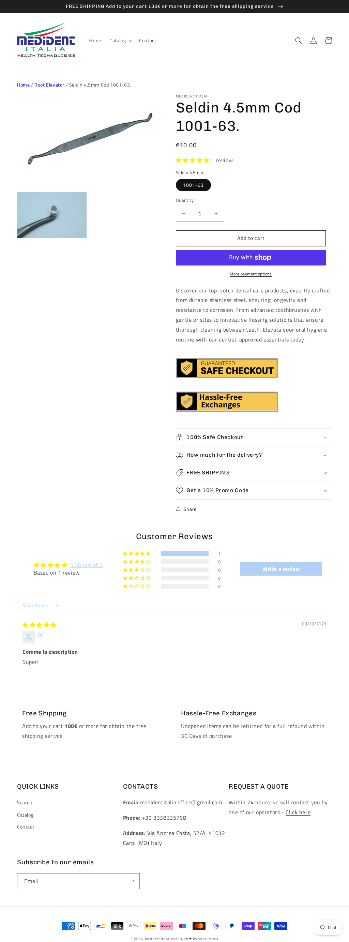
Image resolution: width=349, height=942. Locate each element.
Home (23, 84)
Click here (298, 812)
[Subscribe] (131, 881)
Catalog (25, 814)
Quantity (185, 200)
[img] (39, 625)
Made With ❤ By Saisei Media (194, 938)
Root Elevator (49, 84)
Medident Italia (157, 938)
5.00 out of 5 (86, 565)
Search (24, 802)
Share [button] (190, 509)
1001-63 (193, 184)
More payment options (251, 274)
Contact (25, 826)
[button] (120, 40)
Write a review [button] (281, 569)
